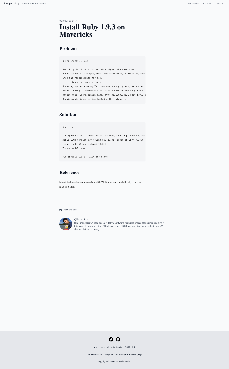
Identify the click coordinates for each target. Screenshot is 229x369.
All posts (111, 347)
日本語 (127, 347)
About (220, 3)
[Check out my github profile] (118, 339)
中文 (133, 347)
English (192, 3)
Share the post (69, 209)
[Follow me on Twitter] (111, 339)
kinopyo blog (12, 3)
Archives (208, 3)
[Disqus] (114, 270)
